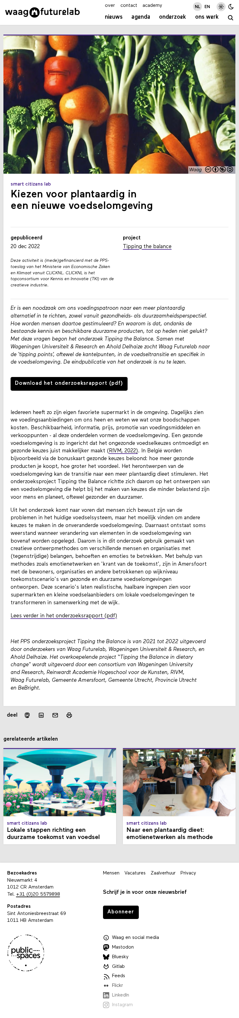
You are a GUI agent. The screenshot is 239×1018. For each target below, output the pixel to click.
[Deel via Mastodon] (26, 715)
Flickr (117, 985)
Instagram (122, 1004)
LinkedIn (120, 995)
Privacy (188, 873)
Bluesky (120, 956)
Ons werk (207, 17)
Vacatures (135, 873)
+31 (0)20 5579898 (38, 894)
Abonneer (120, 912)
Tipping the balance (147, 246)
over (110, 5)
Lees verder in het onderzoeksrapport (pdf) (64, 616)
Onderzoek (172, 17)
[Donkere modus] (231, 6)
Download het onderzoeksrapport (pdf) (69, 383)
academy (152, 5)
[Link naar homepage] (42, 12)
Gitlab (118, 966)
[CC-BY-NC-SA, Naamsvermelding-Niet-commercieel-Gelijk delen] (219, 170)
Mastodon (123, 947)
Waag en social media (135, 937)
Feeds (118, 975)
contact (128, 5)
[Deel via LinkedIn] (41, 715)
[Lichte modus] (221, 6)
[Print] (69, 715)
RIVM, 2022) (123, 451)
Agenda (140, 17)
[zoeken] (231, 18)
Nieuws (114, 17)
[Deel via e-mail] (55, 715)
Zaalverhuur (163, 873)
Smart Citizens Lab (31, 184)
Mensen (111, 873)
